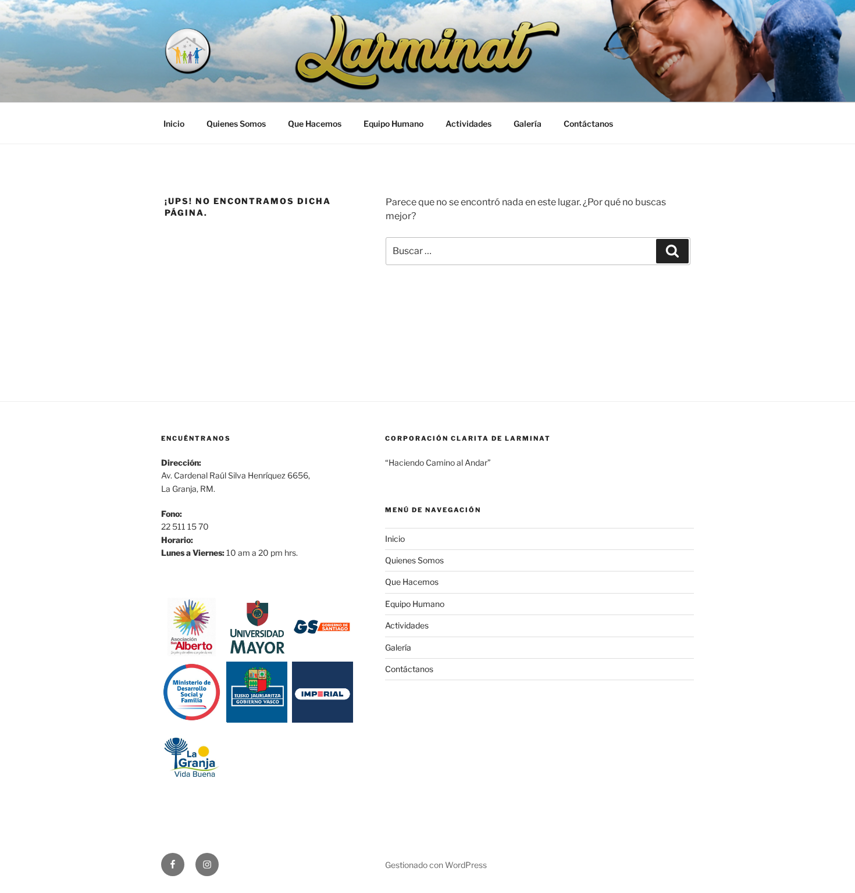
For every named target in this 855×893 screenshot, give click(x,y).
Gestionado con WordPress (436, 865)
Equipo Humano (393, 123)
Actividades (468, 123)
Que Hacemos (314, 123)
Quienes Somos (236, 123)
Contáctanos (588, 123)
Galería (528, 123)
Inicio (173, 123)
